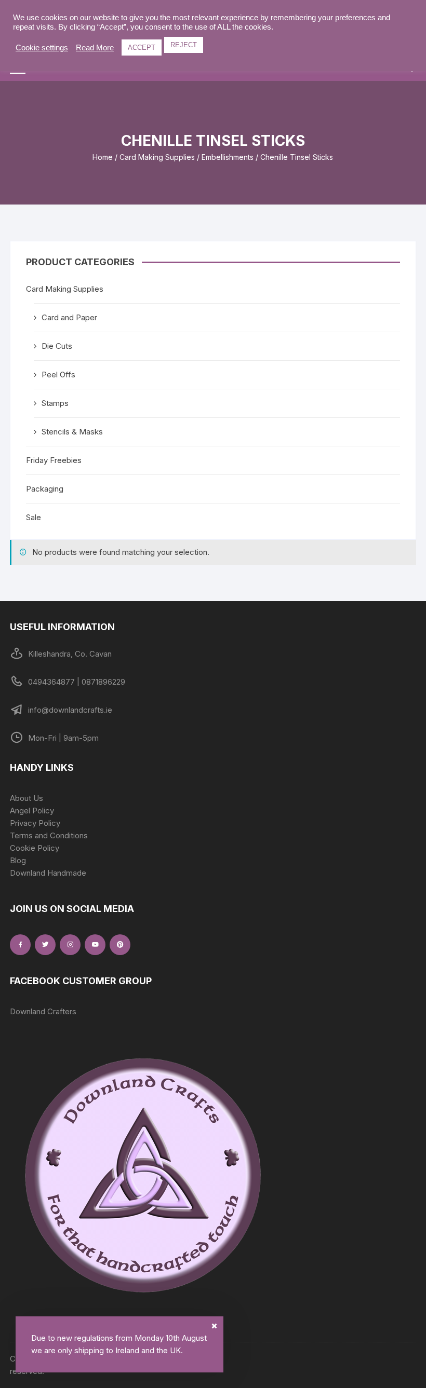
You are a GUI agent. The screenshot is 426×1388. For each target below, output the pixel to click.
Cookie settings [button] (42, 48)
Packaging (44, 489)
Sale (33, 517)
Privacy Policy (35, 823)
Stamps (55, 403)
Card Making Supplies (157, 157)
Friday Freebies (54, 460)
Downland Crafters (43, 1011)
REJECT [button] (183, 45)
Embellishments (228, 157)
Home (102, 157)
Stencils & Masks (72, 432)
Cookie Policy (34, 848)
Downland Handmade (48, 873)
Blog (18, 860)
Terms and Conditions (49, 835)
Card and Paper (69, 317)
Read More (95, 48)
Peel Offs (58, 374)
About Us (26, 798)
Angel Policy (32, 810)
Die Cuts (57, 346)
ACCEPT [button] (141, 47)
